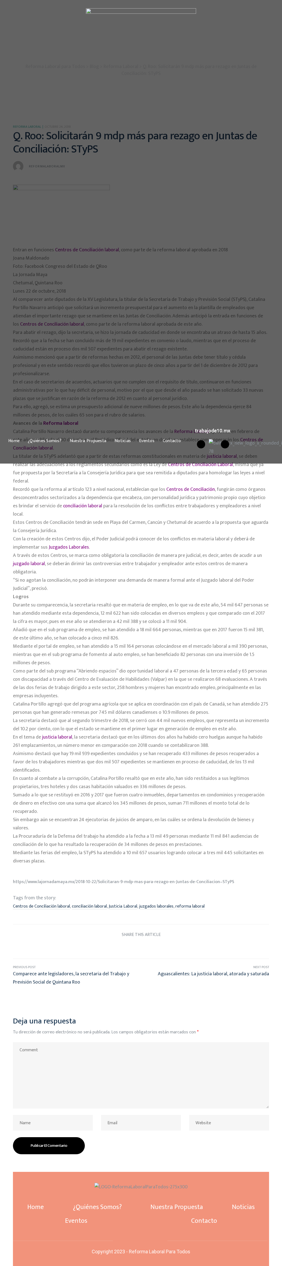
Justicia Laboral (123, 906)
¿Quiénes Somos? (44, 441)
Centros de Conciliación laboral (41, 906)
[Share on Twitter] (120, 947)
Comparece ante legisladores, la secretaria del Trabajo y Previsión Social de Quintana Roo (77, 975)
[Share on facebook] (110, 947)
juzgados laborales (156, 906)
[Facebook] (201, 444)
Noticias (123, 441)
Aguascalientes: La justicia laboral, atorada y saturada (205, 975)
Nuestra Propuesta (88, 441)
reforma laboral (190, 906)
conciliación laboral (89, 906)
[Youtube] (225, 444)
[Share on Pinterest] (161, 947)
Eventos (146, 441)
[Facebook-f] (131, 1240)
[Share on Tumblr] (141, 947)
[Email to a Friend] (172, 947)
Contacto (172, 441)
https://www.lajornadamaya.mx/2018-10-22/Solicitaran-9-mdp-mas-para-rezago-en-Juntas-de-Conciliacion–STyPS (123, 881)
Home (14, 441)
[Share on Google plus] (151, 947)
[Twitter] (140, 1240)
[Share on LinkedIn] (130, 947)
